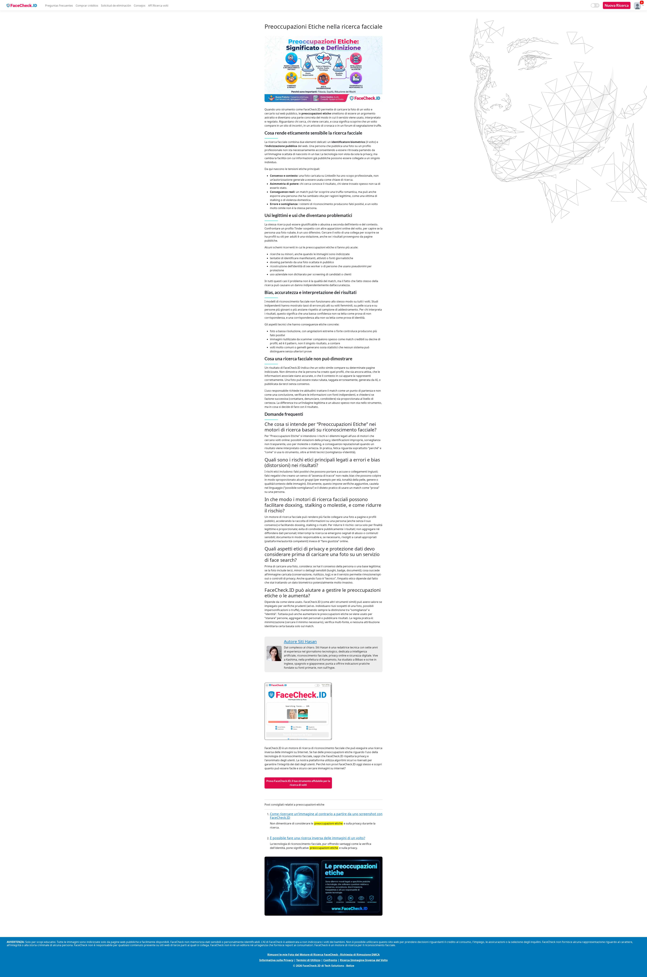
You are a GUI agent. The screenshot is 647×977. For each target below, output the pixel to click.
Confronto (330, 960)
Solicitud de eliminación (116, 5)
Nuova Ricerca (617, 5)
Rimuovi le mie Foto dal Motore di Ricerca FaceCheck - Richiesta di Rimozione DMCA (323, 954)
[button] (638, 5)
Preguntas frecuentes (59, 5)
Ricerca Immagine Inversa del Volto (364, 960)
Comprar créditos (87, 5)
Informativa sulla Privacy (276, 960)
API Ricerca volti (158, 5)
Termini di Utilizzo (308, 960)
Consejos (139, 5)
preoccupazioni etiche (328, 823)
